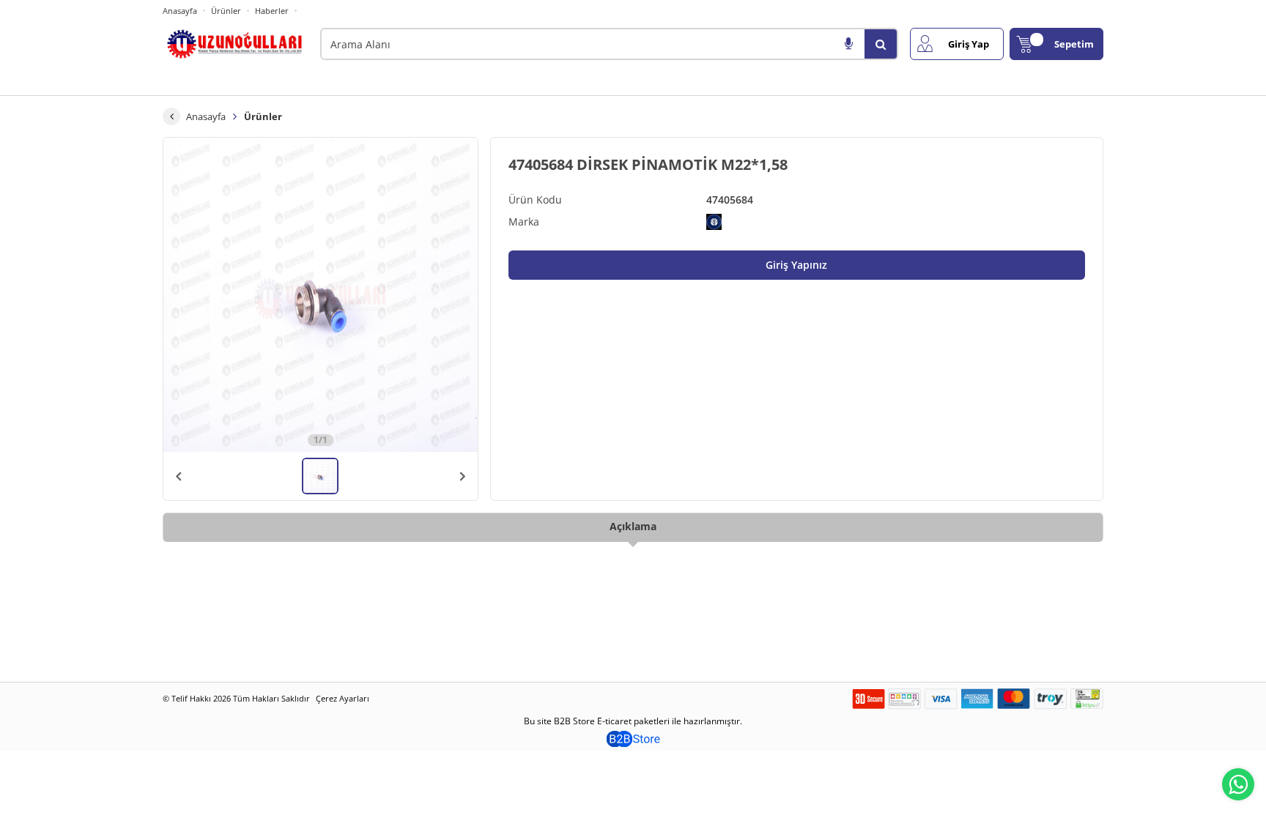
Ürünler (226, 10)
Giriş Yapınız (796, 265)
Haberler (272, 11)
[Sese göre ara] (848, 44)
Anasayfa (180, 10)
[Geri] (171, 116)
